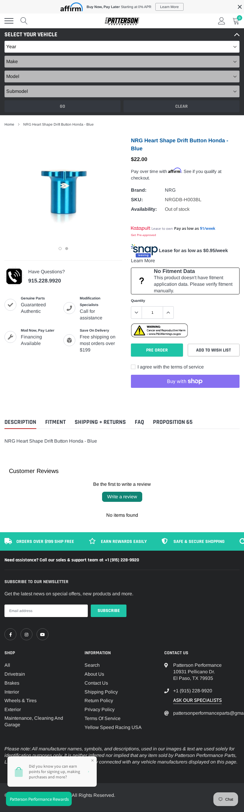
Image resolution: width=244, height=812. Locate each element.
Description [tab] (20, 422)
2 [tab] (66, 248)
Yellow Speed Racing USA (113, 727)
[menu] (8, 20)
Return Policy (99, 700)
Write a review (122, 496)
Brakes (11, 682)
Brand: (138, 190)
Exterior (12, 709)
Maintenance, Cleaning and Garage (33, 721)
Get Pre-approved (143, 235)
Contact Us (96, 682)
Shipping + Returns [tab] (100, 422)
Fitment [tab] (55, 422)
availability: (144, 209)
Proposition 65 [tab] (173, 422)
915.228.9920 (44, 281)
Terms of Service (103, 718)
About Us (94, 674)
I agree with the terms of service (170, 366)
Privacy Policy (100, 709)
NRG (170, 190)
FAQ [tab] (139, 422)
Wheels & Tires (20, 700)
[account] (221, 20)
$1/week (207, 228)
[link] (10, 634)
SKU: (137, 199)
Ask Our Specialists (197, 700)
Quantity (138, 301)
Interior (11, 691)
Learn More (143, 260)
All (7, 665)
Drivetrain (14, 674)
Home (9, 124)
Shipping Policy (101, 691)
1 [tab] (60, 248)
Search (92, 665)
